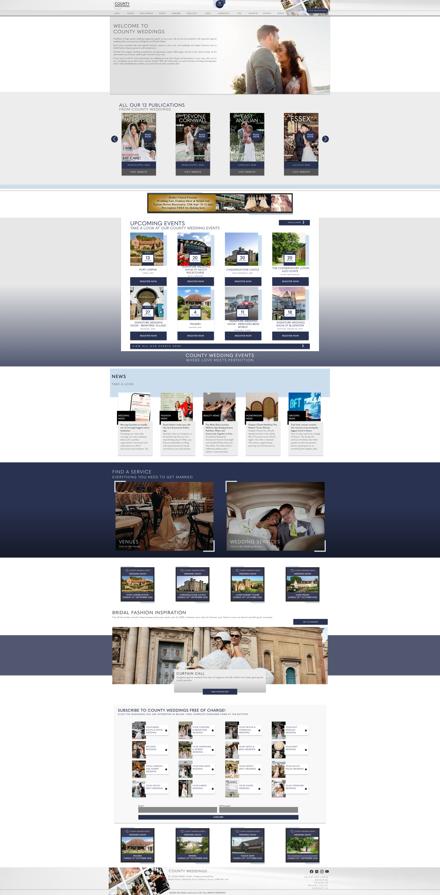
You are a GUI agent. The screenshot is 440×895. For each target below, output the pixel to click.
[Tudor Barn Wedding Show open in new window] (247, 845)
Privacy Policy (318, 886)
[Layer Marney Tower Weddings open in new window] (247, 584)
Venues (130, 13)
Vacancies (321, 883)
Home (117, 13)
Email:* (141, 806)
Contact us (320, 888)
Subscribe (176, 13)
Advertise (253, 13)
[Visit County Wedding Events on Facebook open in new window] (311, 873)
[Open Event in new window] (149, 249)
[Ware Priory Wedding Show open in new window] (302, 584)
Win (239, 13)
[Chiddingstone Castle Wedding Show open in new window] (192, 584)
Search (280, 13)
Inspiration (223, 13)
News (207, 13)
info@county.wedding (203, 876)
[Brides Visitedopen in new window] (220, 203)
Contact (267, 13)
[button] (114, 139)
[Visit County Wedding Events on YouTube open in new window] (326, 873)
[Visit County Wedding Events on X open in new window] (316, 873)
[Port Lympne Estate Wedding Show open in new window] (137, 584)
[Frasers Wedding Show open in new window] (137, 845)
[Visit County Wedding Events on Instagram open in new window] (321, 873)
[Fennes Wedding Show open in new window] (192, 845)
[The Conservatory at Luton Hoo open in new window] (302, 845)
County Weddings (188, 871)
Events (162, 13)
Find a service (146, 13)
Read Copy (192, 13)
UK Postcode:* (225, 806)
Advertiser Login (316, 877)
